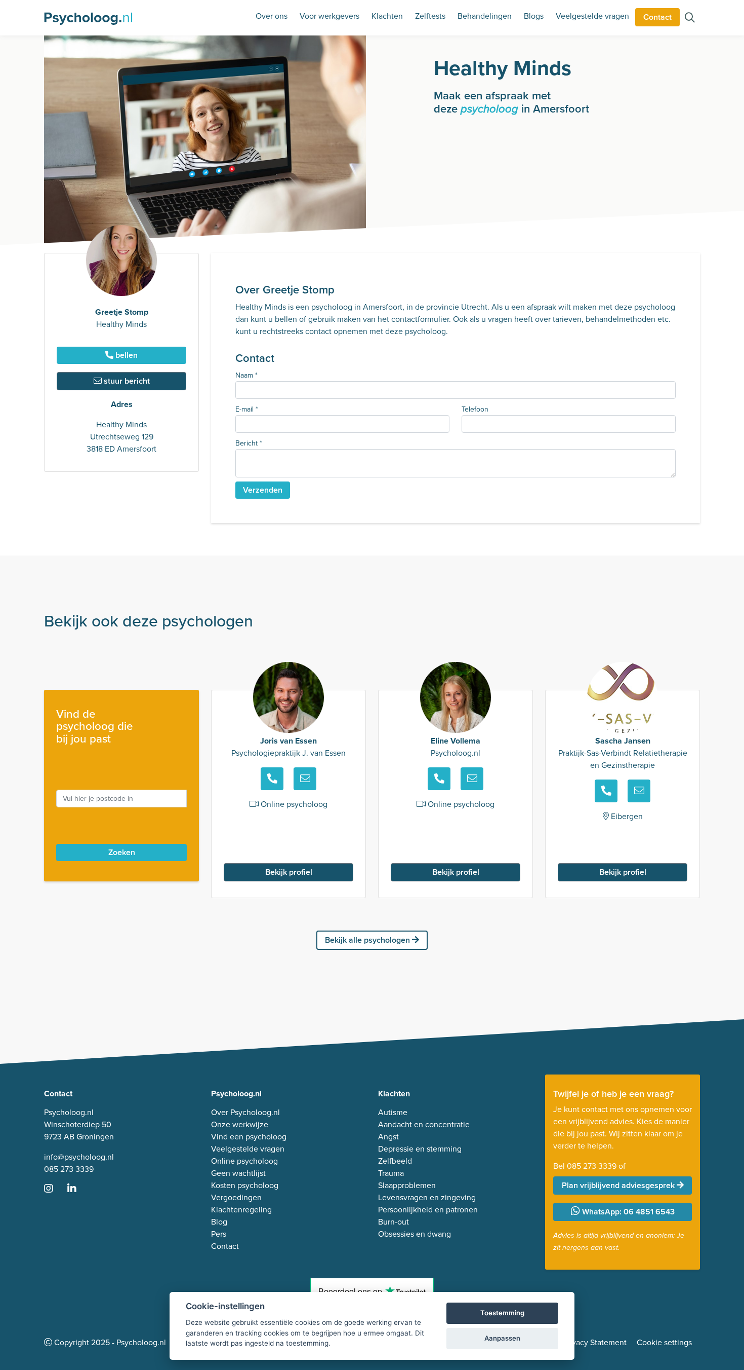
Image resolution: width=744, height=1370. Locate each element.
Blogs (534, 16)
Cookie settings (664, 1342)
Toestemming (502, 1313)
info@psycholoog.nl (79, 1157)
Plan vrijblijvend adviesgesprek (619, 1185)
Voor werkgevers (329, 16)
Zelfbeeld (395, 1161)
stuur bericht (126, 381)
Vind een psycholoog (248, 1136)
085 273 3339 (69, 1169)
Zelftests (430, 16)
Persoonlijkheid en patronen (428, 1209)
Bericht (248, 443)
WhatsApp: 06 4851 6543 (627, 1211)
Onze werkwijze (239, 1124)
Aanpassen (502, 1338)
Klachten (387, 16)
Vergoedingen (236, 1197)
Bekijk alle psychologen (368, 940)
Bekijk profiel (288, 872)
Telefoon (475, 409)
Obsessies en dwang (414, 1234)
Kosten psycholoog (244, 1185)
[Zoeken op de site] (690, 18)
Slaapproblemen (407, 1185)
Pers (218, 1234)
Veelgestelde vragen (592, 16)
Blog (219, 1222)
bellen (125, 355)
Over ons (271, 16)
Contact (657, 17)
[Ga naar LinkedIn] (78, 1189)
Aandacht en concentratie (424, 1124)
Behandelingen (485, 16)
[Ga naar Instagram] (54, 1189)
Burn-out (393, 1222)
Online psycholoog (244, 1161)
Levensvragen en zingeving (427, 1197)
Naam (246, 375)
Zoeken (121, 852)
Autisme (392, 1112)
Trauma (391, 1173)
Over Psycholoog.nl (245, 1112)
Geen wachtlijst (238, 1173)
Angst (388, 1136)
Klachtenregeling (241, 1209)
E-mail (246, 409)
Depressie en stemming (420, 1149)
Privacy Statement (595, 1342)
